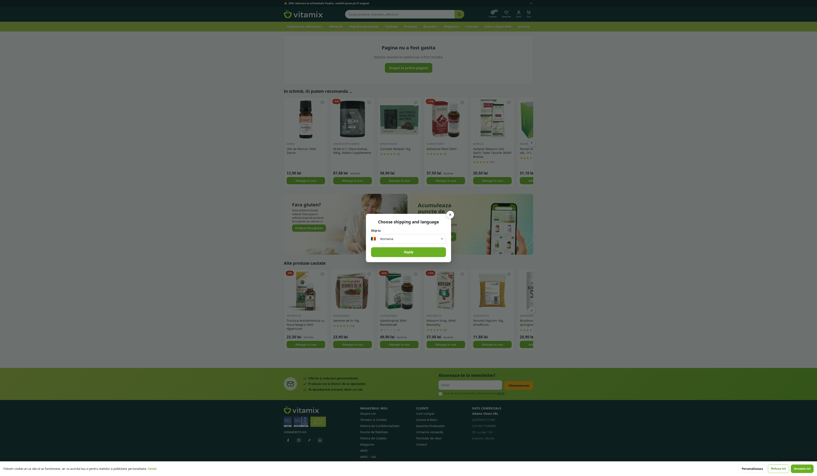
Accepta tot (802, 468)
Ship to (376, 231)
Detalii (152, 469)
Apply (408, 252)
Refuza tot (778, 468)
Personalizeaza (752, 469)
